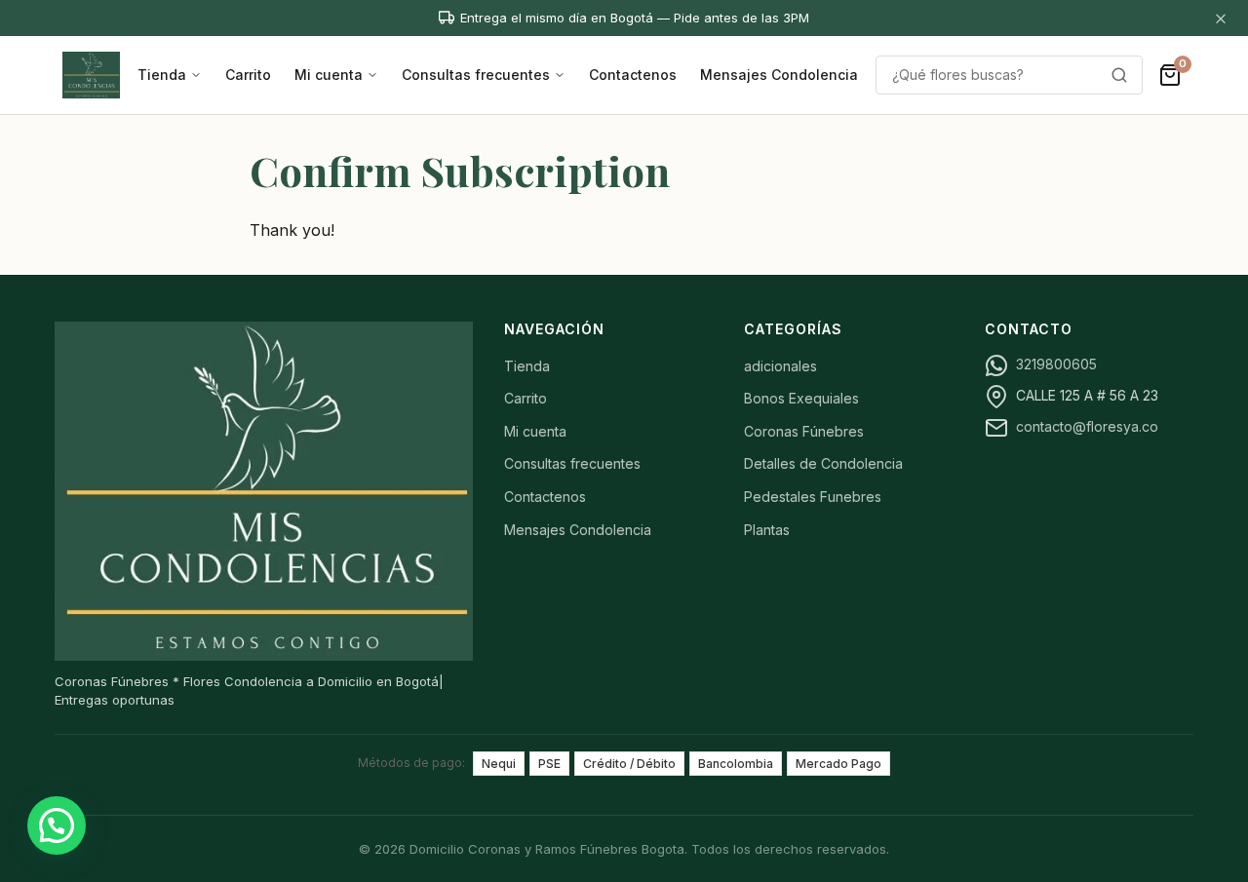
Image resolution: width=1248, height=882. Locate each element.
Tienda (161, 74)
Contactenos (633, 74)
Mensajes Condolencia (779, 74)
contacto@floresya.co (1087, 426)
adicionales (780, 366)
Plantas (767, 529)
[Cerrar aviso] (1220, 18)
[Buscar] (1119, 75)
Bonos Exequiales (801, 398)
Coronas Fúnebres (804, 431)
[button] (56, 825)
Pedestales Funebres (812, 496)
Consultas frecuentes (476, 74)
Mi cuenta (328, 74)
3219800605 (1056, 364)
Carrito (248, 74)
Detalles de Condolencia (823, 463)
